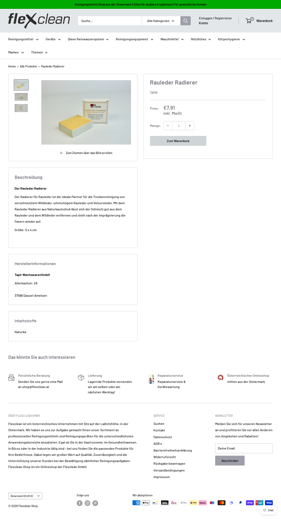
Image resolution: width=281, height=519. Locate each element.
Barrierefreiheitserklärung (172, 450)
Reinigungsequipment (132, 39)
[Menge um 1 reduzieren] (168, 125)
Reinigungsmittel (21, 39)
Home (12, 66)
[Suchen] (185, 20)
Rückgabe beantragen (169, 463)
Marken (13, 52)
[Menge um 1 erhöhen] (189, 125)
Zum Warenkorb (178, 141)
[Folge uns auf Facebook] (79, 503)
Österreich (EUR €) (21, 496)
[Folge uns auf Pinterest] (95, 503)
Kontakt (159, 430)
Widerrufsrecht (164, 457)
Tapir (154, 92)
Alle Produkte (28, 66)
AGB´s (157, 443)
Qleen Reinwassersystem (86, 39)
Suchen (158, 423)
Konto (203, 23)
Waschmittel (169, 39)
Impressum (161, 477)
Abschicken (229, 460)
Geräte (51, 39)
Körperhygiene (229, 39)
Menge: (155, 125)
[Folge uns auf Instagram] (87, 503)
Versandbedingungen (169, 470)
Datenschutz (162, 437)
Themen (37, 52)
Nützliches (198, 39)
